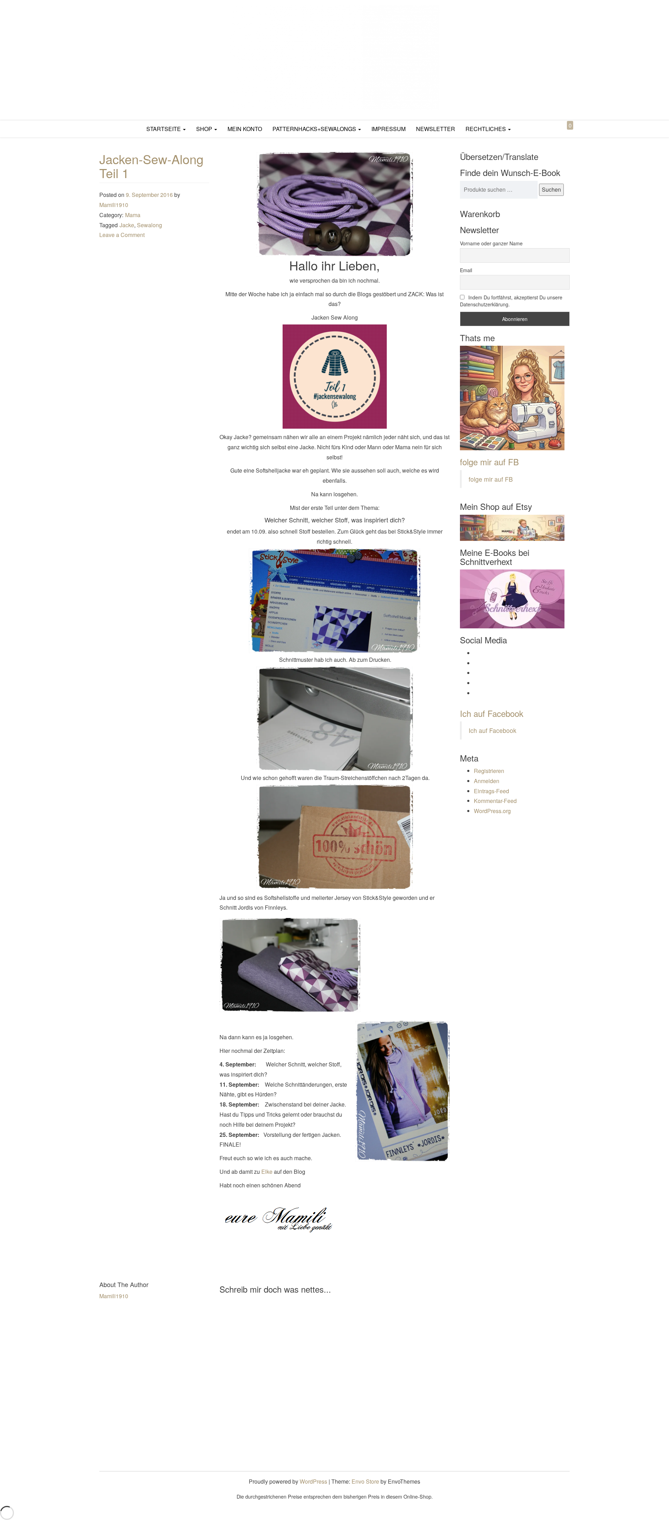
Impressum (388, 129)
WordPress (313, 1481)
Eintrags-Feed (491, 791)
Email (466, 270)
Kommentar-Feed (495, 801)
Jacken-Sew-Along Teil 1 (151, 166)
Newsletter (435, 129)
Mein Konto (245, 129)
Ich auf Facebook (491, 713)
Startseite (164, 129)
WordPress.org (492, 811)
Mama (132, 215)
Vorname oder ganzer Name (491, 243)
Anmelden (486, 781)
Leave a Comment (122, 235)
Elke (266, 1172)
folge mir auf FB (489, 462)
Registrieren (489, 771)
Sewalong (149, 225)
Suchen (551, 189)
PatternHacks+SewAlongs (314, 129)
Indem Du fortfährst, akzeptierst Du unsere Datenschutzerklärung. (511, 301)
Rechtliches (486, 129)
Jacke (127, 225)
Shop (205, 129)
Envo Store (365, 1481)
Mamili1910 (113, 205)
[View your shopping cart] (564, 133)
